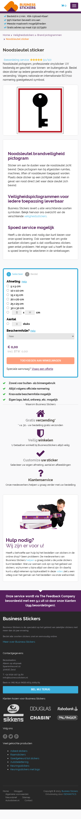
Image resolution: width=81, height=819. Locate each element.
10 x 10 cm (17, 290)
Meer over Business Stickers (19, 641)
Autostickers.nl (12, 800)
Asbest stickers (18, 751)
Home (6, 791)
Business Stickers (70, 791)
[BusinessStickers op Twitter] (10, 736)
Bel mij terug (40, 689)
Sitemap (26, 797)
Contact (28, 800)
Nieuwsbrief (11, 797)
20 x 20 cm (17, 299)
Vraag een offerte (42, 368)
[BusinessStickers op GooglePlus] (16, 736)
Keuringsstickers (19, 765)
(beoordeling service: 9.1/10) (27, 59)
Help (24, 281)
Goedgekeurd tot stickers (24, 758)
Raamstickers (18, 754)
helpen (30, 560)
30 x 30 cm (17, 308)
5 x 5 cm (16, 286)
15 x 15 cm (17, 295)
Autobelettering (19, 762)
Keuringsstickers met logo (25, 769)
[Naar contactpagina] (40, 514)
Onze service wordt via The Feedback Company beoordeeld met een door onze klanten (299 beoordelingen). (40, 600)
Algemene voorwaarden (16, 794)
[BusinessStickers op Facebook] (5, 736)
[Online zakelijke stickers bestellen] (20, 5)
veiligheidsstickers (35, 216)
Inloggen (18, 791)
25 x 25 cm (17, 303)
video (60, 571)
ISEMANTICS (69, 794)
